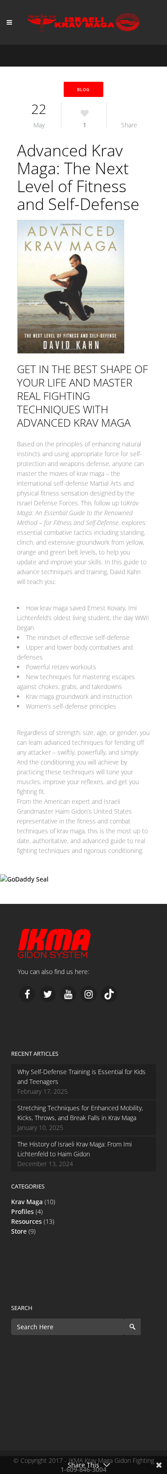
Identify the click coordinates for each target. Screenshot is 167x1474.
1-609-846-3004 (23, 898)
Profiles (22, 1211)
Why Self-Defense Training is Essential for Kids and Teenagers (81, 1076)
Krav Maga (27, 1201)
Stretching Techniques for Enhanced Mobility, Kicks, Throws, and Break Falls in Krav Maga (80, 1113)
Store (19, 1231)
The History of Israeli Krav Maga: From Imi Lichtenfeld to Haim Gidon (74, 1149)
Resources (26, 1221)
